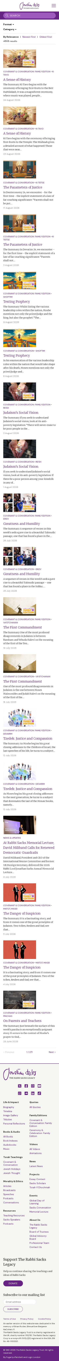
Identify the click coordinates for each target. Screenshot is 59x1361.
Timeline (7, 1111)
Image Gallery (10, 1115)
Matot (6, 908)
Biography (8, 1107)
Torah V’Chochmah (40, 1187)
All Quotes (35, 1107)
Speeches (8, 1194)
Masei (14, 908)
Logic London (34, 1357)
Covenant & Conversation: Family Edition (26, 71)
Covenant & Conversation (18, 128)
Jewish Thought (11, 1173)
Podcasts (8, 1198)
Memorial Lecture (39, 1211)
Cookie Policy (44, 1319)
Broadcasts (9, 1190)
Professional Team (39, 1242)
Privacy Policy (26, 1319)
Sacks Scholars (38, 1183)
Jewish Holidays (11, 1168)
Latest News (36, 1166)
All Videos (35, 1149)
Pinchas (7, 1016)
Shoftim (7, 296)
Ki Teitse (40, 182)
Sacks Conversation (40, 1207)
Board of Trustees (39, 1231)
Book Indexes (10, 1140)
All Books (8, 1136)
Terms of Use (9, 1319)
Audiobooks (9, 1144)
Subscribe (13, 1309)
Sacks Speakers (11, 1219)
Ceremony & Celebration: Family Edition (40, 1133)
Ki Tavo (40, 128)
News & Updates (12, 837)
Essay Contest (37, 1179)
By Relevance (11, 36)
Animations (36, 1153)
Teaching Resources (14, 1215)
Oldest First (45, 36)
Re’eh (6, 407)
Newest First (29, 36)
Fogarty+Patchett (14, 1357)
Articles (7, 1186)
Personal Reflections (14, 1123)
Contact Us (36, 1247)
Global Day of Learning (37, 1202)
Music (6, 1148)
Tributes (7, 1119)
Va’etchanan (10, 622)
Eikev (6, 518)
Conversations (11, 1202)
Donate (13, 1283)
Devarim (7, 733)
